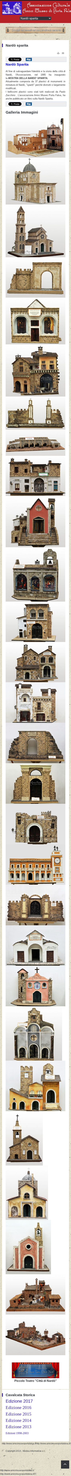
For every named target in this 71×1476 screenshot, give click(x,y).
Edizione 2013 (18, 1426)
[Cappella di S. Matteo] (35, 343)
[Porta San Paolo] (35, 803)
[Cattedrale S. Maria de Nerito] (35, 256)
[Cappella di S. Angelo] (35, 965)
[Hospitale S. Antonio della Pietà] (35, 1110)
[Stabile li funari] (35, 396)
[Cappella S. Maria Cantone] (35, 601)
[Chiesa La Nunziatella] (35, 1005)
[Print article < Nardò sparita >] (58, 53)
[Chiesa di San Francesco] (34, 1060)
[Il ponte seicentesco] (35, 455)
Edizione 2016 (18, 1407)
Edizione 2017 (19, 1401)
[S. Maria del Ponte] (27, 1219)
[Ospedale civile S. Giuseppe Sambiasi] (35, 157)
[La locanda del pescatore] (35, 681)
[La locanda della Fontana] (35, 495)
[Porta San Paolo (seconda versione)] (35, 429)
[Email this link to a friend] (63, 53)
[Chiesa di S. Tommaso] (28, 1273)
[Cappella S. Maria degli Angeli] (24, 1165)
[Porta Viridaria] (35, 762)
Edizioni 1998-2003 (17, 1433)
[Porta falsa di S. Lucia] (35, 297)
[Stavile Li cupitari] (35, 722)
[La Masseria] (35, 1314)
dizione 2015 (19, 1414)
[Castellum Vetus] (35, 843)
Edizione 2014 (18, 1420)
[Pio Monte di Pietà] (35, 641)
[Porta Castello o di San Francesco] (35, 924)
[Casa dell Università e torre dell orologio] (35, 884)
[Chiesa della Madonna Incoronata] (35, 204)
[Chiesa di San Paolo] (35, 546)
